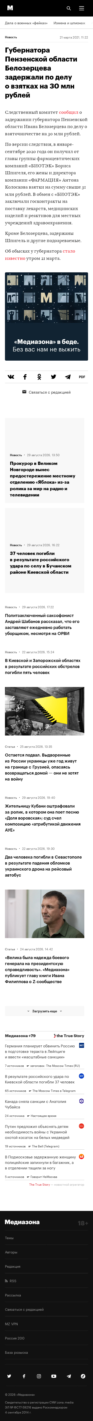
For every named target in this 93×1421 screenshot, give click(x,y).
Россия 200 (15, 1337)
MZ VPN (11, 1323)
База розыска (16, 1352)
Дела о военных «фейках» (26, 22)
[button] (82, 8)
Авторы (11, 1251)
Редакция (12, 1266)
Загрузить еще (44, 1011)
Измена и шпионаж (69, 22)
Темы (9, 1237)
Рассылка (13, 1294)
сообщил (68, 113)
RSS (12, 1280)
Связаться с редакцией (50, 392)
